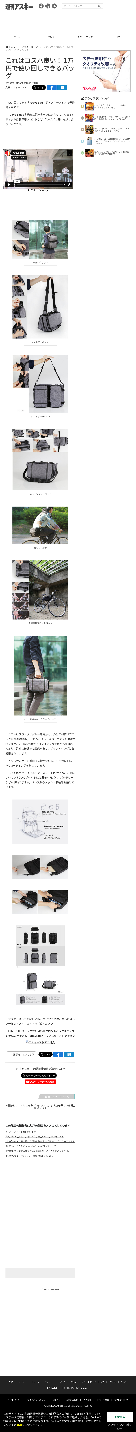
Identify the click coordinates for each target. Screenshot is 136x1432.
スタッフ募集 (103, 1400)
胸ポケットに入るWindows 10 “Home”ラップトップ (30, 1146)
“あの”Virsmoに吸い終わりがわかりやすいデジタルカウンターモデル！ (40, 1141)
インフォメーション (118, 1382)
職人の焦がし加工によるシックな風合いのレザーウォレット (34, 1136)
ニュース (35, 1382)
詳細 (19, 1425)
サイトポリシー (15, 1400)
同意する (119, 1417)
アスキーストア (118, 37)
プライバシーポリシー (37, 1400)
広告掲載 (87, 1400)
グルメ (17, 37)
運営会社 (57, 1400)
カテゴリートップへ (58, 1096)
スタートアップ (51, 37)
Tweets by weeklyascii (50, 1289)
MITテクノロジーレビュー (77, 1387)
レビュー (22, 1382)
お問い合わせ (72, 1400)
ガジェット (49, 1382)
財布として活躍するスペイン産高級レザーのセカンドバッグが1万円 (38, 1151)
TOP (11, 1382)
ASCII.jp (54, 1387)
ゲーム (63, 1382)
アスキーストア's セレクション (20, 1132)
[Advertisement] (68, 20)
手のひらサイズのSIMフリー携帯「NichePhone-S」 (30, 1156)
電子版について (121, 1400)
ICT (84, 37)
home (12, 47)
